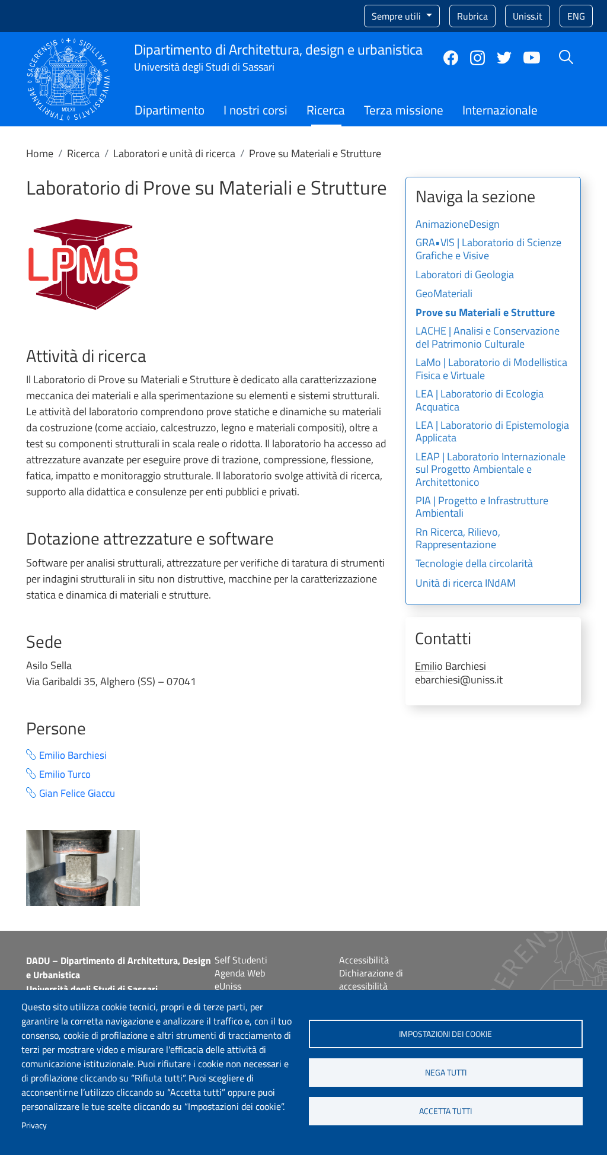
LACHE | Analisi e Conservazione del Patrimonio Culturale (488, 338)
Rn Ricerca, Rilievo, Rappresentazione (458, 539)
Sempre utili (397, 16)
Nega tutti (446, 1072)
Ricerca (325, 109)
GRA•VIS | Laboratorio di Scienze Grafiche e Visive (488, 249)
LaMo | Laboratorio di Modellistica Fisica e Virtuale (491, 369)
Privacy (34, 1125)
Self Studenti (241, 959)
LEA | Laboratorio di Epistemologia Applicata (492, 432)
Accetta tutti (445, 1111)
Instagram (477, 57)
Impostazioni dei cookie (445, 1034)
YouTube (531, 57)
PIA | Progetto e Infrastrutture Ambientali (482, 507)
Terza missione (403, 109)
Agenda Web (240, 972)
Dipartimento (170, 109)
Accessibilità (364, 959)
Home (39, 153)
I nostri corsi (255, 109)
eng (576, 16)
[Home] (68, 45)
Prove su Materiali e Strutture (485, 313)
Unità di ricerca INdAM (466, 584)
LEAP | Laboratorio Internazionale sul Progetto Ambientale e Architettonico (491, 470)
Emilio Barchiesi (73, 755)
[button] (83, 263)
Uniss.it (527, 16)
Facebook (450, 57)
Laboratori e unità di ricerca (174, 153)
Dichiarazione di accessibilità (371, 979)
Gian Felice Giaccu (77, 793)
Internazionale (500, 109)
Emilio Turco (65, 774)
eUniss (228, 985)
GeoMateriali (444, 294)
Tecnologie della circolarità (474, 564)
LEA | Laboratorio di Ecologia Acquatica (480, 401)
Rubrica (472, 16)
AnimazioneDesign (458, 225)
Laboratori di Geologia (465, 275)
